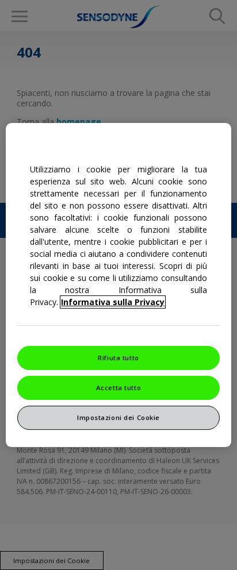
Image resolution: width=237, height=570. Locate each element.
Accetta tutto (118, 387)
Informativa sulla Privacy (113, 301)
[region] (118, 285)
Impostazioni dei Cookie (118, 417)
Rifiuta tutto (118, 357)
